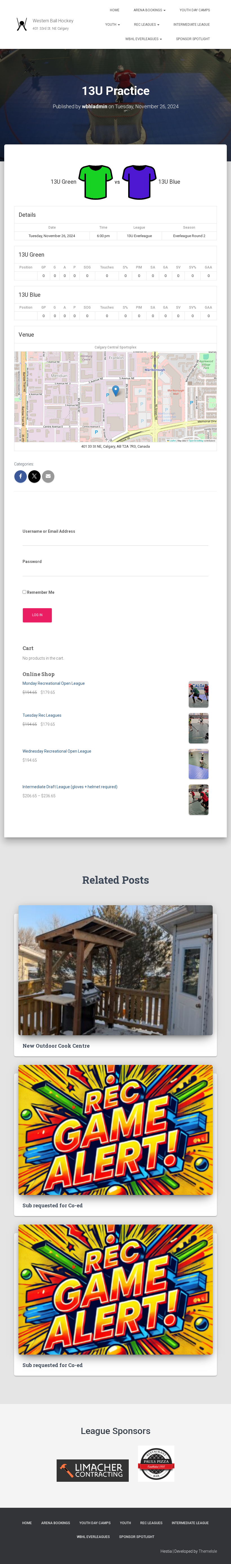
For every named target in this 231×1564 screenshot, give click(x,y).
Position (25, 267)
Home (114, 10)
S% (125, 267)
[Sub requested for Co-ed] (115, 1129)
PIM (139, 267)
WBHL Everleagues (142, 39)
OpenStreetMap (196, 440)
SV (178, 267)
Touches (107, 267)
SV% (192, 267)
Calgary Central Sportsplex (115, 347)
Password (32, 561)
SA (152, 267)
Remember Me (40, 592)
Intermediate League (192, 25)
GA (165, 267)
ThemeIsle (208, 1551)
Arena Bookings (148, 10)
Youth (111, 25)
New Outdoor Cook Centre (56, 1045)
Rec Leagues (145, 25)
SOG (87, 267)
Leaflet (172, 440)
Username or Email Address (49, 531)
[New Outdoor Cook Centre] (115, 969)
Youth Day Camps (195, 10)
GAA (208, 267)
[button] (164, 10)
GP (43, 267)
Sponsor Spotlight (193, 39)
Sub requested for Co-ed (53, 1205)
